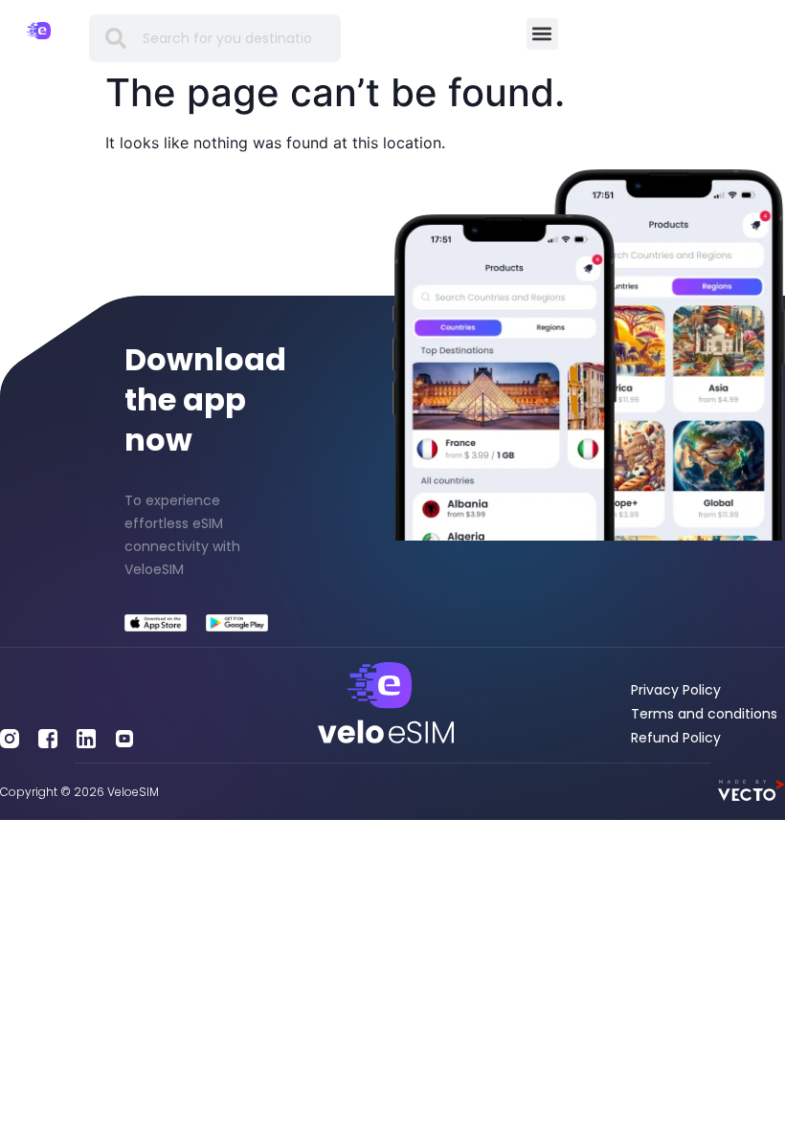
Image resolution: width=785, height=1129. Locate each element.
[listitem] (196, 535)
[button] (542, 34)
